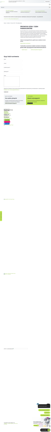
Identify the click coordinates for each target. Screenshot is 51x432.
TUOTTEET (6, 111)
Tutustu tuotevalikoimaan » (26, 11)
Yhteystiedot (47, 1)
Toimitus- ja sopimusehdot (8, 423)
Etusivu (5, 23)
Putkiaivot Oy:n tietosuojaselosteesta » (11, 89)
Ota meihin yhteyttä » (10, 10)
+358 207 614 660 (7, 118)
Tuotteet (8, 23)
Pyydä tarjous (24, 49)
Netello (5, 424)
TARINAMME (6, 112)
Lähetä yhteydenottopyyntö (36, 49)
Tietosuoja (16, 423)
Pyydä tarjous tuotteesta (25, 43)
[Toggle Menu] (50, 4)
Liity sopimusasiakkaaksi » (40, 11)
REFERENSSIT (6, 112)
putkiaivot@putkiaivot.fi (14, 18)
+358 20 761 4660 (7, 18)
